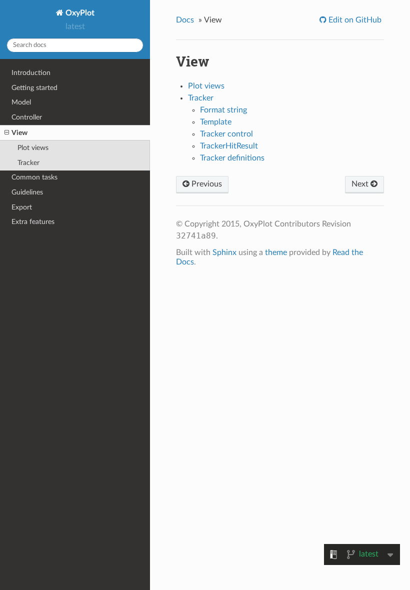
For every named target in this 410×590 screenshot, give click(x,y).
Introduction (31, 72)
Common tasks (35, 177)
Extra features (33, 222)
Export (22, 207)
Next (361, 184)
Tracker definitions (232, 158)
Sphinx (224, 252)
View (20, 132)
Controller (27, 117)
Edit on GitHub (354, 20)
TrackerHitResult (229, 146)
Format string (223, 110)
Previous (206, 184)
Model (21, 102)
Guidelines (27, 192)
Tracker (29, 162)
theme (276, 252)
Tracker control (226, 134)
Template (216, 122)
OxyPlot (79, 13)
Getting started (35, 88)
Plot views (33, 148)
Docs (185, 20)
